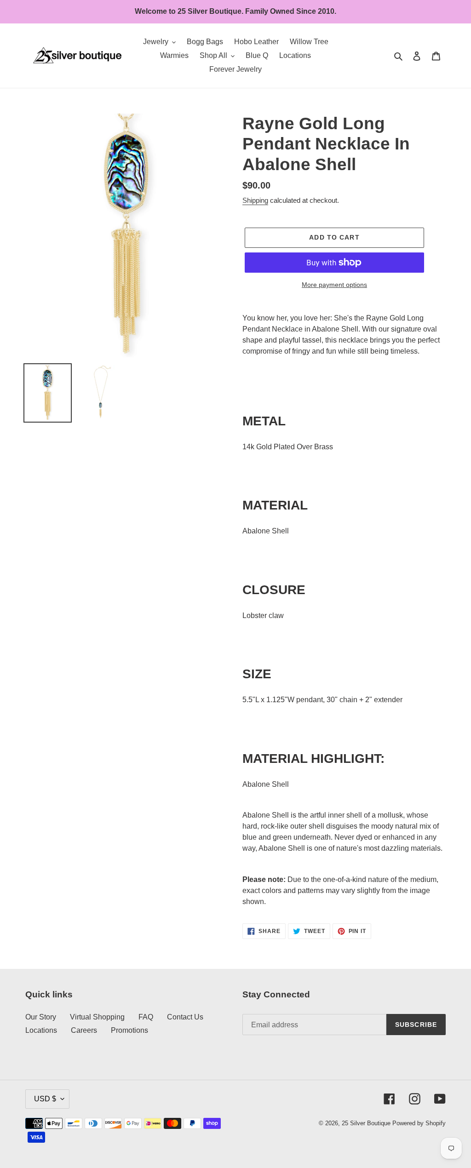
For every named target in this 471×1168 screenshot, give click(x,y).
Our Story (40, 1017)
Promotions (129, 1030)
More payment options (334, 284)
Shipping (255, 200)
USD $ (45, 1099)
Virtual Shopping (97, 1017)
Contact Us (185, 1017)
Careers (84, 1030)
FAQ (145, 1017)
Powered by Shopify (419, 1123)
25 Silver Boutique (366, 1123)
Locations (41, 1030)
